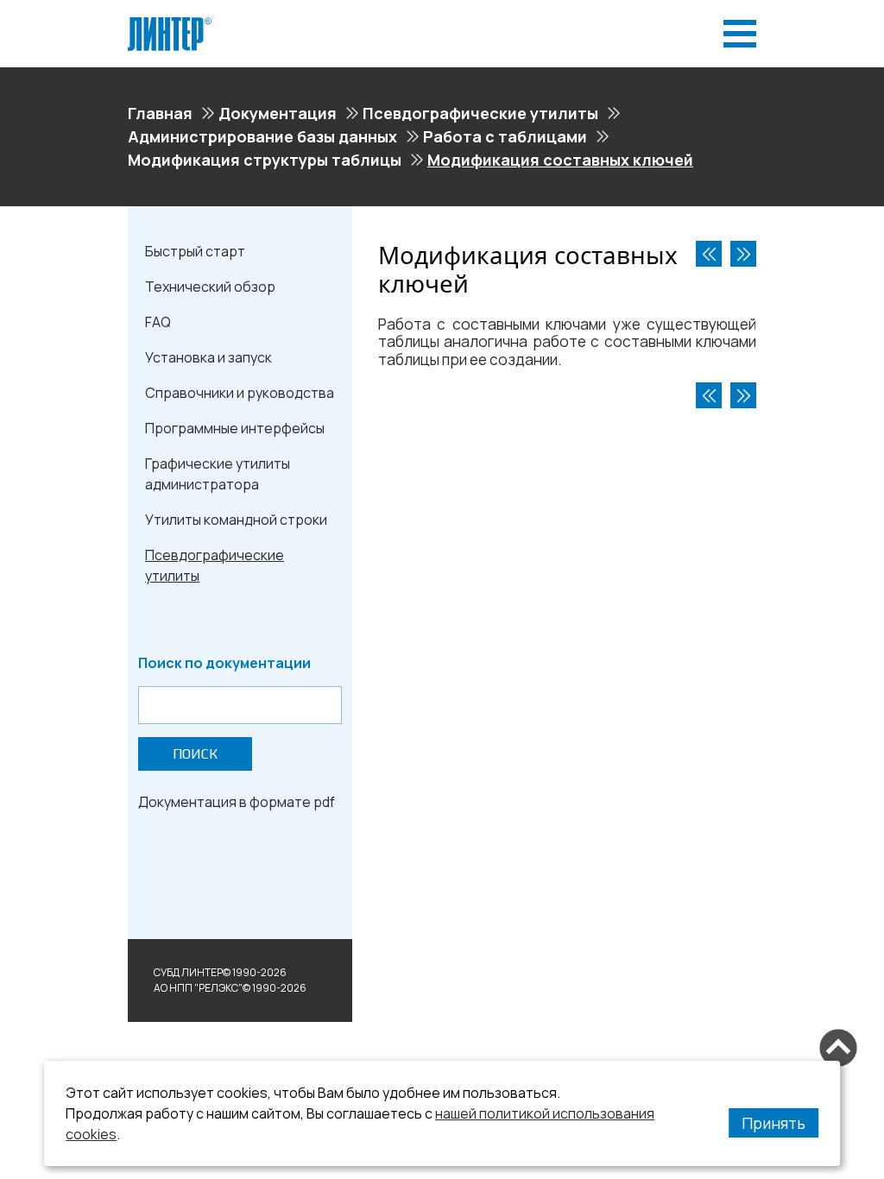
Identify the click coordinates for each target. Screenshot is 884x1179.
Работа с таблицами (505, 136)
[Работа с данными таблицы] (743, 254)
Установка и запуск (208, 357)
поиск (195, 754)
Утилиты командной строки (236, 519)
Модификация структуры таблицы (264, 159)
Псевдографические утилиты (480, 113)
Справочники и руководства (239, 392)
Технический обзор (210, 286)
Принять (773, 1123)
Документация (277, 113)
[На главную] (170, 24)
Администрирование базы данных (262, 136)
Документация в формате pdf (236, 801)
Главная (160, 113)
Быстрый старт (195, 251)
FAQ (158, 321)
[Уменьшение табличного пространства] (709, 254)
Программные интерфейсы (235, 428)
